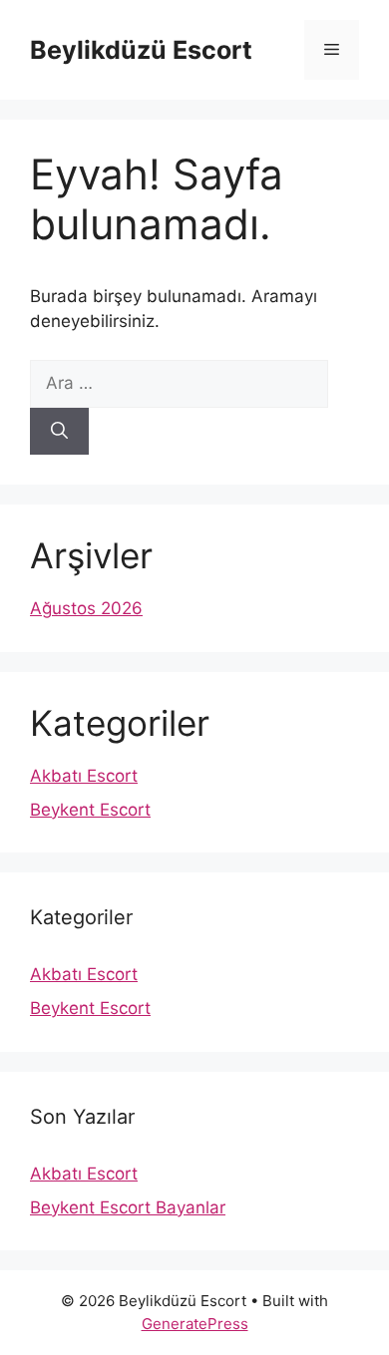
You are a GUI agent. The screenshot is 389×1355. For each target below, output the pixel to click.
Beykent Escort (90, 810)
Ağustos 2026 (86, 608)
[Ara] (59, 432)
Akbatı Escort (84, 776)
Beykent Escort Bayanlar (127, 1207)
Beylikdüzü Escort (141, 50)
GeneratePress (195, 1323)
